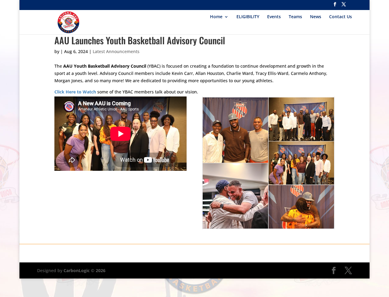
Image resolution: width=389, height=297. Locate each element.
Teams (295, 17)
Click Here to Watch (75, 92)
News (315, 17)
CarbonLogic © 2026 (84, 270)
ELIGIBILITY (247, 17)
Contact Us (340, 17)
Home (216, 17)
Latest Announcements (116, 51)
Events (274, 17)
